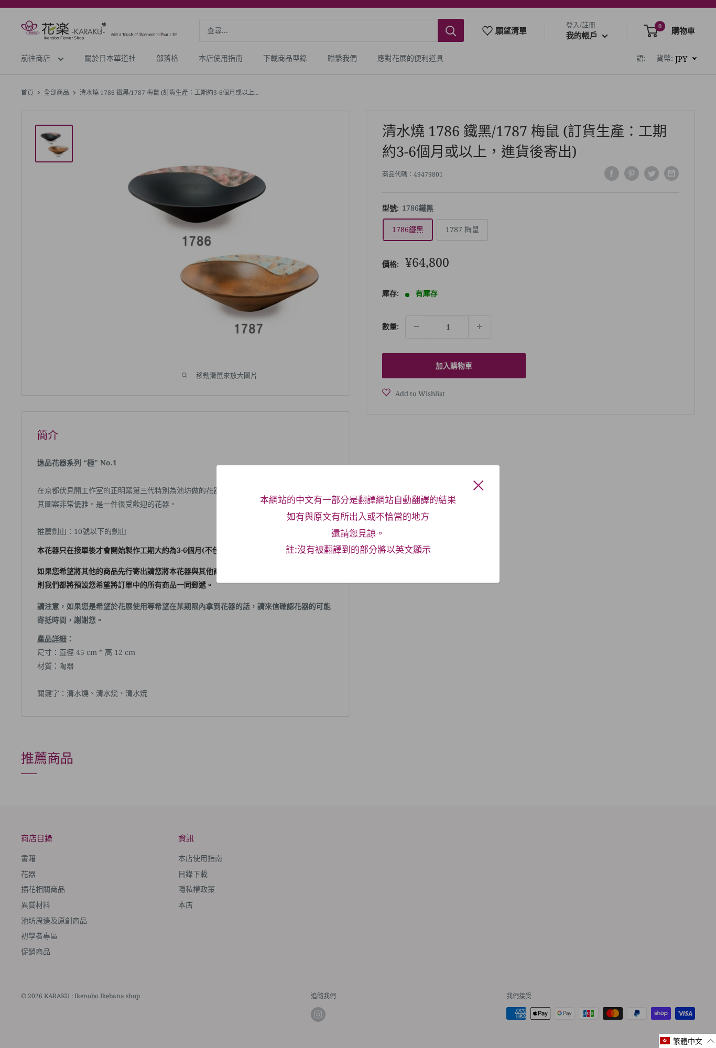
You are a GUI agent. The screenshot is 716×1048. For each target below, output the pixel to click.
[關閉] (478, 485)
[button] (687, 1041)
